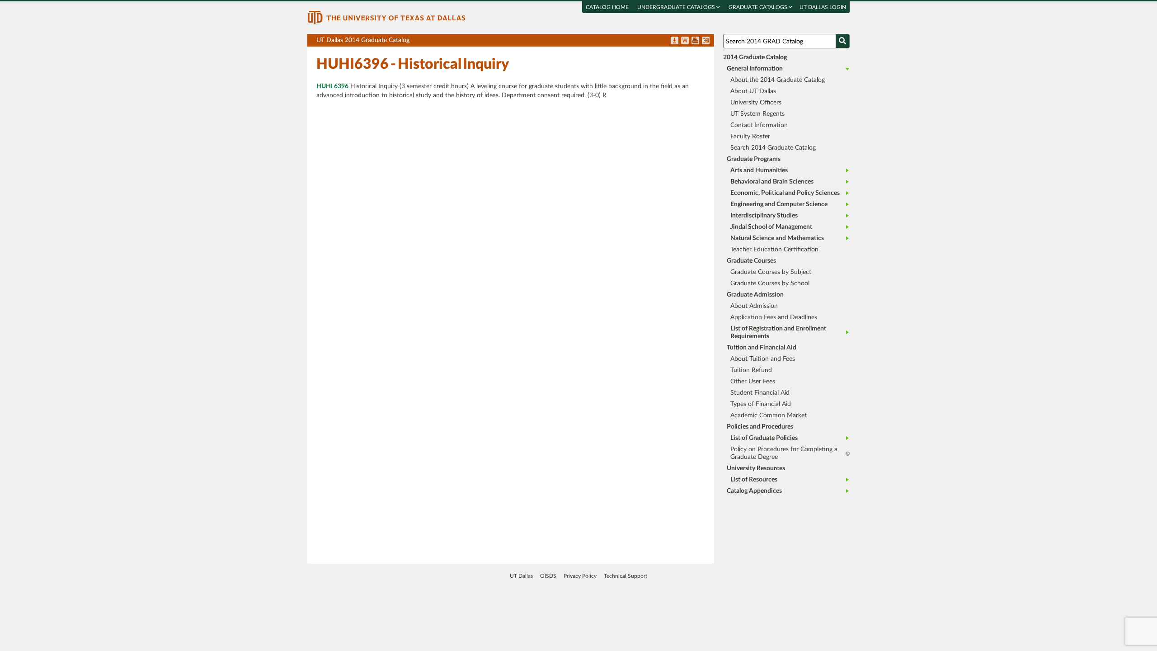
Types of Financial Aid (760, 404)
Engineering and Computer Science (779, 204)
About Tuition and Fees (762, 359)
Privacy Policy (580, 576)
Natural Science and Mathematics (777, 238)
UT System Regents (757, 114)
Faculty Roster (750, 136)
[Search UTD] (842, 41)
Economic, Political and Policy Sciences (785, 193)
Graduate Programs (754, 159)
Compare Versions (706, 41)
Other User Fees (752, 381)
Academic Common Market (768, 415)
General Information (755, 69)
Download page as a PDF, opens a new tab (674, 41)
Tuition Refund (751, 370)
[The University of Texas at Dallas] (386, 17)
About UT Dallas (753, 91)
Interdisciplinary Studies (764, 215)
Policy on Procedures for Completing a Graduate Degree (783, 453)
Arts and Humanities (759, 170)
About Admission (754, 306)
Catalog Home (607, 7)
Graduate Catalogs (759, 7)
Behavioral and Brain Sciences (772, 182)
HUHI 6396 (332, 86)
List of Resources (753, 479)
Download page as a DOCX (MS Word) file (685, 41)
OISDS (548, 576)
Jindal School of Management (771, 227)
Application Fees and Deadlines (773, 317)
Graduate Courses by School (769, 283)
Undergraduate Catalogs (676, 7)
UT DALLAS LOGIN (823, 7)
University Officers (755, 102)
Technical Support (625, 576)
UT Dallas (521, 576)
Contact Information (759, 125)
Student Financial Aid (760, 393)
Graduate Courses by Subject (770, 272)
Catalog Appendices (754, 491)
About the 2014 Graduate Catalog (777, 80)
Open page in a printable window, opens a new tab (695, 41)
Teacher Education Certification (774, 249)
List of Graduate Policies (764, 438)
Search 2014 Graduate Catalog (773, 148)
